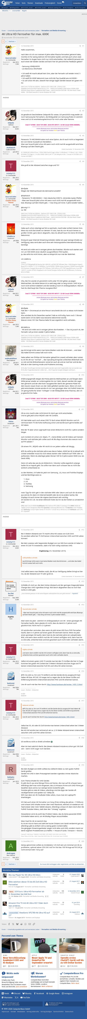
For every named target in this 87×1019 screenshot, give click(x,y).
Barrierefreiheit (58, 1011)
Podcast (5, 7)
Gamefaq (77, 904)
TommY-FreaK (75, 893)
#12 (83, 530)
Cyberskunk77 (13, 877)
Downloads (39, 3)
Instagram (68, 993)
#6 (83, 224)
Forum (59, 3)
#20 (83, 841)
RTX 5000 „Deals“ (27, 7)
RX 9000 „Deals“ (41, 7)
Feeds (6, 993)
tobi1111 (11, 908)
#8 (83, 304)
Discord (17, 993)
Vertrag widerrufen (33, 1011)
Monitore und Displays (33, 918)
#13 (83, 581)
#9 (83, 346)
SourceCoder (8, 38)
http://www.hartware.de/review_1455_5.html (64, 684)
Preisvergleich (50, 3)
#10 (83, 375)
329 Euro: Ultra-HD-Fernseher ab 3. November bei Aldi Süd (26, 892)
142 (63, 966)
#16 (83, 671)
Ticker (17, 3)
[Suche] (85, 3)
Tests (23, 3)
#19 (83, 765)
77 (35, 966)
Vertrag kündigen (46, 1011)
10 (9, 898)
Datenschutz (69, 1011)
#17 (83, 701)
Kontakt (13, 1011)
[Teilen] (80, 46)
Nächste (11, 41)
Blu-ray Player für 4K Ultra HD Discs (24, 875)
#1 (83, 46)
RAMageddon (15, 7)
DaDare (11, 918)
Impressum (5, 1011)
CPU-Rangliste (80, 7)
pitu (78, 883)
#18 (83, 738)
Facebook (40, 993)
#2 (83, 111)
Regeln (24, 11)
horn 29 (11, 887)
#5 (83, 185)
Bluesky (28, 993)
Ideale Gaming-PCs (55, 7)
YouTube (26, 997)
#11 (83, 409)
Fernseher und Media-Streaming (40, 877)
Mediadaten (21, 1011)
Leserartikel (16, 11)
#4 (83, 161)
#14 (83, 605)
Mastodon (8, 997)
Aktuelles (5, 11)
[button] (9, 10)
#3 (83, 136)
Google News (54, 993)
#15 (83, 645)
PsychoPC (75, 593)
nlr (9, 896)
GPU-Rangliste (68, 7)
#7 (83, 277)
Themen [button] (30, 3)
